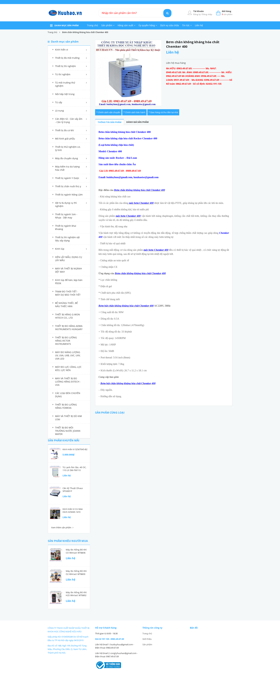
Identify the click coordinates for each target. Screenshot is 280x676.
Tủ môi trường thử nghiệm (65, 84)
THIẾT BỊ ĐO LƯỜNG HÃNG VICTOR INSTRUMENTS (66, 340)
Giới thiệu (147, 638)
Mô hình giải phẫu (65, 138)
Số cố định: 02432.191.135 (207, 83)
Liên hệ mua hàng (176, 62)
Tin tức (186, 25)
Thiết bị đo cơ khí (64, 130)
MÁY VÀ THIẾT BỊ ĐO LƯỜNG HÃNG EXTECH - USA (68, 381)
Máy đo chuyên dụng (66, 158)
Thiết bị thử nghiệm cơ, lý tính (67, 148)
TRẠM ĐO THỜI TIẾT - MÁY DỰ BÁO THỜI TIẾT (68, 293)
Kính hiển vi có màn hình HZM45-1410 (73, 510)
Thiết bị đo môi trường (67, 57)
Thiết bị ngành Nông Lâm (69, 194)
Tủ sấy (58, 102)
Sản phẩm (107, 25)
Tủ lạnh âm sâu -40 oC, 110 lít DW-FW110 (74, 469)
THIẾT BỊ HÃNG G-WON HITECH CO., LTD (67, 316)
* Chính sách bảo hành (134, 112)
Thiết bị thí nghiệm (65, 66)
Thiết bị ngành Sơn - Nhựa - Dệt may (66, 216)
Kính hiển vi (61, 49)
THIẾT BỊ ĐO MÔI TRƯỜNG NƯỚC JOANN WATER (67, 431)
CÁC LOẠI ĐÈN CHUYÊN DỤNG (67, 395)
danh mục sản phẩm (66, 25)
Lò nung (59, 110)
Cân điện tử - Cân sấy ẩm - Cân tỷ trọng (68, 120)
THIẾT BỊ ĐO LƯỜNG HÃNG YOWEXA (66, 406)
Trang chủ (92, 25)
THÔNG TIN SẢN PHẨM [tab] (109, 122)
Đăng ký (197, 14)
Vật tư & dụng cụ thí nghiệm (66, 204)
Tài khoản (198, 11)
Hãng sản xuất (126, 25)
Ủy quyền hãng (147, 25)
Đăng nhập (207, 14)
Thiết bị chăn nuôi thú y (68, 186)
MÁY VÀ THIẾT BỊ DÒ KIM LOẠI (68, 418)
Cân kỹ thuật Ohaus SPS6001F (73, 490)
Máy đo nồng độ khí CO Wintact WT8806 (76, 551)
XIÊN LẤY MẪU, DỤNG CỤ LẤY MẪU (68, 258)
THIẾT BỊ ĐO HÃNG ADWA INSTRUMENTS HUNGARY (68, 327)
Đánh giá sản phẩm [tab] (137, 122)
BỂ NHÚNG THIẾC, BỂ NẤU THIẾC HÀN (66, 304)
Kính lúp (59, 248)
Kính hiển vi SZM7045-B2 (75, 449)
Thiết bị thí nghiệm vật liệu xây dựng (67, 239)
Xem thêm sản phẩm (61, 527)
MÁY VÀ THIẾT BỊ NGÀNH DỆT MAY (68, 270)
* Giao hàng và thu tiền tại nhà (163, 112)
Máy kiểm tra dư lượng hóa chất (67, 168)
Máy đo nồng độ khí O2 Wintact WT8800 (76, 572)
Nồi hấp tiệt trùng (65, 94)
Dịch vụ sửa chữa (169, 25)
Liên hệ (199, 25)
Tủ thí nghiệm (62, 74)
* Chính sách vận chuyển (108, 112)
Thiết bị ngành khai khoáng (65, 227)
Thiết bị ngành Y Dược (67, 178)
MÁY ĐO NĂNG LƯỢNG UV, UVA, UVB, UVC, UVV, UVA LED (67, 355)
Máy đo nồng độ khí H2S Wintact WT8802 (76, 594)
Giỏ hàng (226, 11)
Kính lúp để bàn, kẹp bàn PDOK (68, 281)
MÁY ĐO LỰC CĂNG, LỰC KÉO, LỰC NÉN (68, 368)
